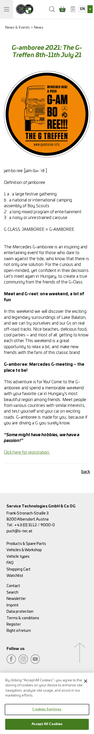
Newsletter (16, 599)
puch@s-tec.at (19, 531)
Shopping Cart (19, 569)
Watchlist (15, 576)
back (85, 472)
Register (14, 624)
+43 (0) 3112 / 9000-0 (34, 525)
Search (12, 592)
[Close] (85, 681)
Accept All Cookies (47, 724)
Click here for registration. (27, 452)
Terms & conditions (23, 618)
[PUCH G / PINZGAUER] (24, 9)
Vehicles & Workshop (24, 550)
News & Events (17, 27)
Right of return (19, 631)
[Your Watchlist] (73, 9)
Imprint (13, 605)
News (38, 27)
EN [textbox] (82, 9)
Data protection (20, 612)
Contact (13, 586)
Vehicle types (18, 556)
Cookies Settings (46, 709)
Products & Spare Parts (26, 544)
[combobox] (85, 9)
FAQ (10, 563)
